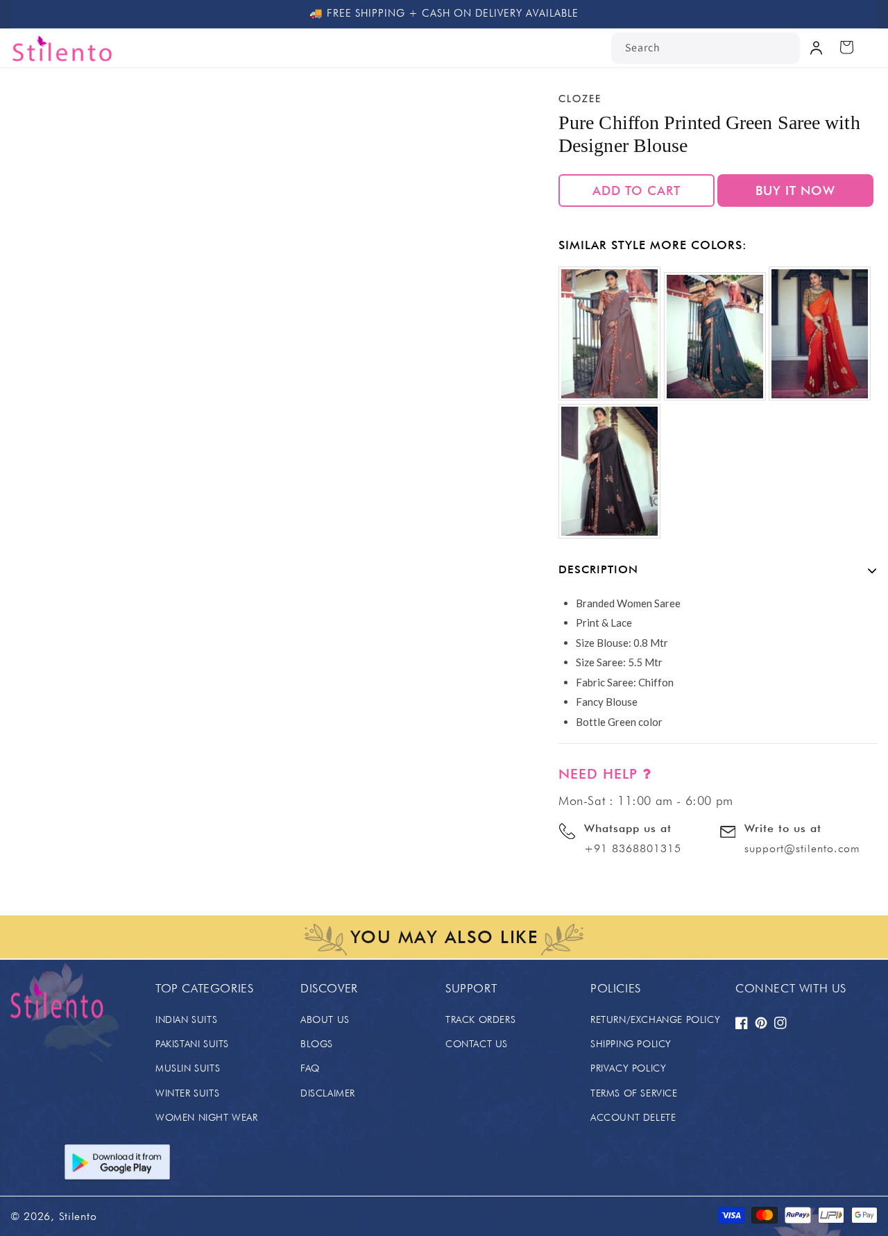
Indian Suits (186, 1019)
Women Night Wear (206, 1117)
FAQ (310, 1068)
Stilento (78, 1216)
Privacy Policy (628, 1068)
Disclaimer (327, 1093)
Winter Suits (187, 1093)
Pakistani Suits (192, 1043)
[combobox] (705, 48)
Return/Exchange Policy (655, 1019)
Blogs (316, 1043)
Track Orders (480, 1019)
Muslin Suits (187, 1068)
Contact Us (476, 1043)
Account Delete (633, 1117)
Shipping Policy (631, 1043)
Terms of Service (634, 1093)
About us (325, 1019)
